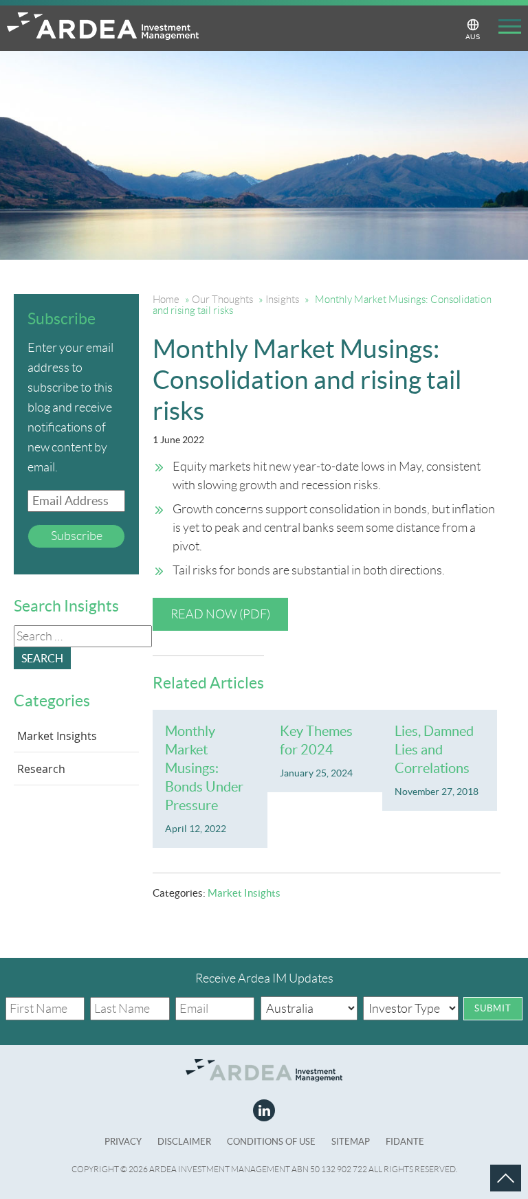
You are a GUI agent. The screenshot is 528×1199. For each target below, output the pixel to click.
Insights (282, 299)
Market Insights (244, 893)
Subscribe (76, 536)
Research (41, 768)
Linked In (264, 1110)
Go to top (489, 1165)
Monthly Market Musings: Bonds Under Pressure (204, 768)
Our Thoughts (222, 299)
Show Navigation (504, 28)
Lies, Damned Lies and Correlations (434, 750)
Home (166, 299)
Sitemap (350, 1141)
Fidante (405, 1141)
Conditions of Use (271, 1141)
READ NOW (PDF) (220, 614)
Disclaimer (184, 1141)
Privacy (123, 1141)
